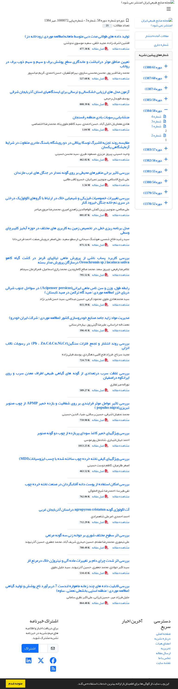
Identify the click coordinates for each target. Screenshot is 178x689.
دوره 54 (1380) (152, 182)
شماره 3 (156, 121)
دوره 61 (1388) (152, 67)
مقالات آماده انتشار (156, 36)
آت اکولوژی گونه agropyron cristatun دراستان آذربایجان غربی (84, 509)
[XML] (41, 20)
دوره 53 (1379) (152, 193)
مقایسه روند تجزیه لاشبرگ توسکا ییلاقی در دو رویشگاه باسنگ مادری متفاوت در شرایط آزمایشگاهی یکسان (67, 144)
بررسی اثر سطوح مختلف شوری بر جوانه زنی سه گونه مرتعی (87, 535)
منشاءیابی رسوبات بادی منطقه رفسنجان (101, 117)
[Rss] (53, 670)
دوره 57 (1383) (152, 149)
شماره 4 (156, 116)
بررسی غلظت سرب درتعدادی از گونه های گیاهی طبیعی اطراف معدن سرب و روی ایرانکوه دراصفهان (67, 375)
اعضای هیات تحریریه (163, 645)
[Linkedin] (29, 662)
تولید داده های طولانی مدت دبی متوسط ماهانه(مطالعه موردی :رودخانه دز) (77, 36)
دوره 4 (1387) (153, 89)
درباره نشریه (162, 638)
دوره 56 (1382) (152, 160)
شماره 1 (156, 126)
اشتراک (30, 648)
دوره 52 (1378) (152, 204)
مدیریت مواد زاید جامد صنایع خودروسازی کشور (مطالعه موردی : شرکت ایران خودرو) (69, 317)
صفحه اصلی (163, 634)
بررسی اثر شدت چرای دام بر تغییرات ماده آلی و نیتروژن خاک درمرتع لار (78, 560)
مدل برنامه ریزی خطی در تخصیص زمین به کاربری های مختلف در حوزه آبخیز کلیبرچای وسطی (67, 230)
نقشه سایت (163, 663)
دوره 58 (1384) (152, 111)
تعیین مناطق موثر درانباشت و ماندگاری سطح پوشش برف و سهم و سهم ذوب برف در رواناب (67, 64)
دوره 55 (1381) (152, 171)
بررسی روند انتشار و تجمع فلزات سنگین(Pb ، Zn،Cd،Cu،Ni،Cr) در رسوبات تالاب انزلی (67, 345)
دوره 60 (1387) (152, 78)
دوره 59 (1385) (152, 100)
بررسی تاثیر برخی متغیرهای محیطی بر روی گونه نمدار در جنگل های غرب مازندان (71, 172)
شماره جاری (161, 45)
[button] (76, 684)
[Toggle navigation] (90, 9)
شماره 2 (156, 135)
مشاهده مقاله (120, 49)
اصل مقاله (92, 49)
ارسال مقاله (163, 653)
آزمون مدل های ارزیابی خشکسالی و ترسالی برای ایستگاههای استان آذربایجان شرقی (69, 91)
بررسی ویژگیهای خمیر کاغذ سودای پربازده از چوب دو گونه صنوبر (83, 433)
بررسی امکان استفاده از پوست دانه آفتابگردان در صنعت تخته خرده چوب (77, 484)
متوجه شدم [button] (15, 683)
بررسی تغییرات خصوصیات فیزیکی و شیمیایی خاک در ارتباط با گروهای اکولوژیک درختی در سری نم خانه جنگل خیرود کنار (67, 200)
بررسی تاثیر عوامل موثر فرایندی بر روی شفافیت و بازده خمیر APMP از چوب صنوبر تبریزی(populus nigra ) (67, 405)
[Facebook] (53, 662)
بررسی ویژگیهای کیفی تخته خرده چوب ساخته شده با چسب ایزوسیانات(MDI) (74, 458)
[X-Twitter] (41, 662)
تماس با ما (164, 658)
